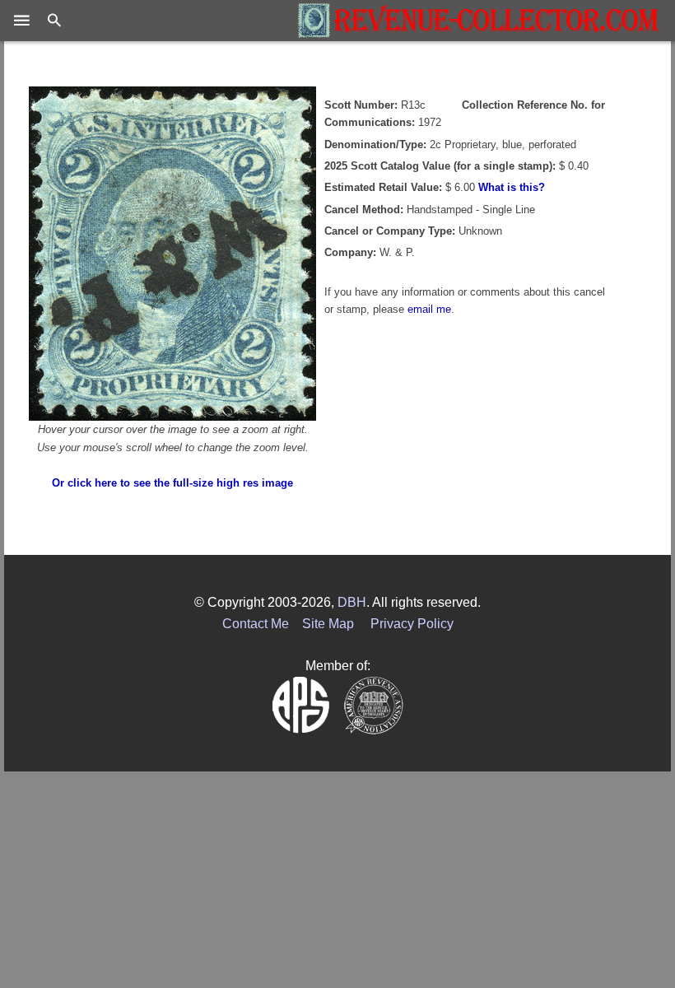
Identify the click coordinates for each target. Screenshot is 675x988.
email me (429, 309)
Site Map (328, 624)
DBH (352, 602)
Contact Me (255, 624)
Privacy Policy (412, 624)
